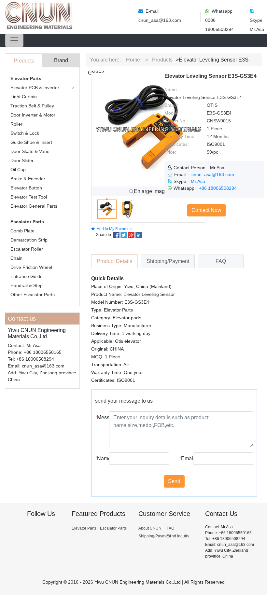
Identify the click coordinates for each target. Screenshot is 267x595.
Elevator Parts (25, 78)
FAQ (170, 528)
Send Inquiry (178, 536)
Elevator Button (26, 187)
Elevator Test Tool (28, 197)
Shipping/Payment (154, 536)
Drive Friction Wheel (31, 267)
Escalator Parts (27, 221)
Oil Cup (18, 169)
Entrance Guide (26, 276)
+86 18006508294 (218, 188)
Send (174, 481)
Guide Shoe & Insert (31, 142)
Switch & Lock (24, 133)
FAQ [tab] (221, 261)
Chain (16, 258)
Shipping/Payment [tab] (168, 261)
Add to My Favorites (114, 229)
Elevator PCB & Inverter (34, 87)
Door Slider (22, 160)
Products (162, 59)
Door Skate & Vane (29, 151)
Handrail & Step (26, 285)
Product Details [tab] (114, 261)
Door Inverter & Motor (32, 115)
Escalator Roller (26, 249)
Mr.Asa (198, 181)
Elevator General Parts (33, 206)
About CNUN (150, 528)
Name (99, 458)
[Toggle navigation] (14, 40)
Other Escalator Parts (32, 294)
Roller (16, 124)
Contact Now (206, 210)
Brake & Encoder (27, 178)
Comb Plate (22, 230)
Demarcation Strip (29, 239)
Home (133, 59)
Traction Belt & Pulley (32, 105)
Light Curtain (23, 96)
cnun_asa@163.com (212, 174)
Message (99, 417)
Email (183, 458)
